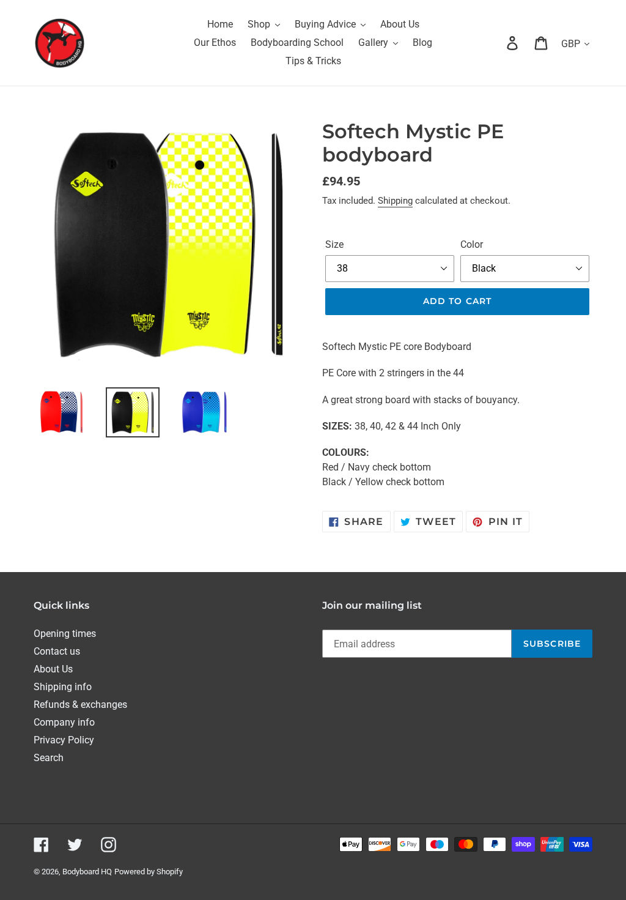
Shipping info (63, 687)
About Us (53, 669)
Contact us (57, 651)
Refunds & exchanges (80, 704)
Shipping (395, 200)
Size (334, 244)
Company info (64, 722)
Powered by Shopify (148, 871)
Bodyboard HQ (87, 871)
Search (49, 758)
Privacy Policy (64, 740)
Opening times (65, 633)
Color (471, 244)
